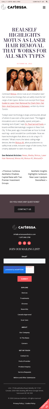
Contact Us (24, 209)
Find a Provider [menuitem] (24, 361)
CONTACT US (38, 2)
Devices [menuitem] (24, 293)
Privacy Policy (18, 403)
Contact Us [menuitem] (24, 356)
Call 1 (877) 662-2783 (11, 2)
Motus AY (28, 158)
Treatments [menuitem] (24, 298)
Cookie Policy (30, 403)
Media (31, 155)
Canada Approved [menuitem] (24, 314)
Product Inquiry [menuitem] (24, 367)
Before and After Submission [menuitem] (24, 377)
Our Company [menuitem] (24, 332)
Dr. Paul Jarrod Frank (34, 124)
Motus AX (19, 142)
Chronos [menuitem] (24, 304)
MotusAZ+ (38, 158)
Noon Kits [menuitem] (24, 309)
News (24, 155)
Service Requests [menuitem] (24, 372)
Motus (13, 94)
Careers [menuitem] (24, 343)
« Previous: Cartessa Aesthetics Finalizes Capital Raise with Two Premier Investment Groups (12, 177)
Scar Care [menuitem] (24, 320)
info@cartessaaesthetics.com (24, 234)
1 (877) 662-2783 (24, 237)
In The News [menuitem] (24, 338)
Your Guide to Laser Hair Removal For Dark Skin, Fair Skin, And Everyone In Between (23, 103)
